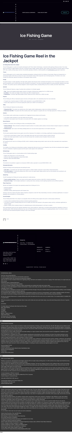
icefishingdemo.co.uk (52, 69)
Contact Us (65, 12)
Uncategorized (40, 39)
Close (1, 432)
